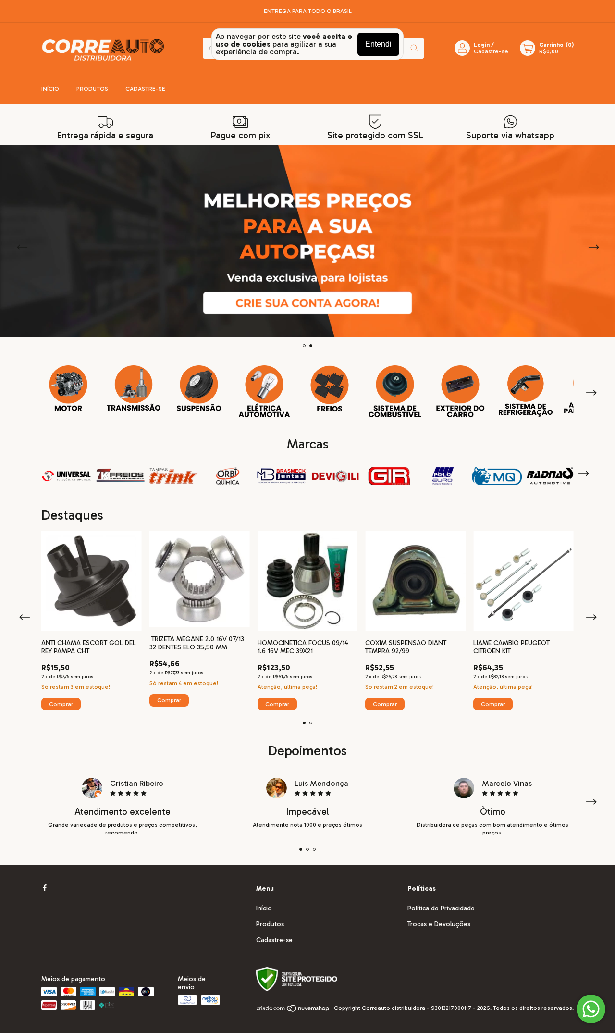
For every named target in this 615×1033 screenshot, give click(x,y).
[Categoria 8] (526, 391)
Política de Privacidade (441, 908)
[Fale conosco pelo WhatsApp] (591, 1009)
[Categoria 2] (133, 388)
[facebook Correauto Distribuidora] (44, 888)
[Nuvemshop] (293, 1010)
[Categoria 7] (460, 391)
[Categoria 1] (68, 388)
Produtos (92, 89)
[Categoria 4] (264, 391)
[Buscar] (414, 48)
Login (482, 44)
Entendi (378, 44)
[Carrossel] (307, 241)
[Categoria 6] (395, 391)
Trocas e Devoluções (438, 924)
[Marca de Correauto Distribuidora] (120, 475)
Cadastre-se (491, 51)
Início (50, 89)
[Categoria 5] (330, 388)
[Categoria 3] (199, 388)
